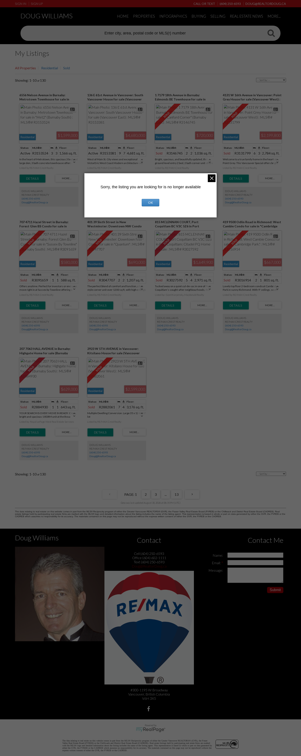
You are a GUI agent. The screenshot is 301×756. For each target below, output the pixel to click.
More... (274, 16)
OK (150, 202)
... (166, 494)
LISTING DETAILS (32, 179)
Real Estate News (246, 16)
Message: (215, 570)
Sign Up (37, 4)
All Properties (25, 68)
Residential (49, 68)
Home (123, 16)
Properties (144, 16)
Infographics (173, 16)
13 (176, 494)
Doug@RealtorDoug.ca (35, 202)
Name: (218, 555)
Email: (216, 563)
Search (271, 33)
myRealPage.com (150, 730)
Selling (217, 16)
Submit (275, 590)
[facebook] (149, 709)
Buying (198, 16)
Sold (66, 68)
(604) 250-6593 (31, 198)
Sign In (20, 4)
